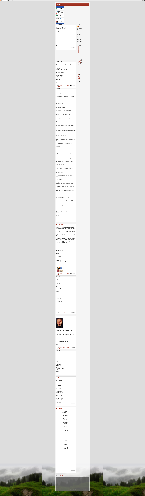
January (79, 78)
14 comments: (67, 85)
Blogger (77, 489)
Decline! (57, 377)
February (79, 77)
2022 (78, 50)
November (79, 60)
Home (66, 474)
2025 (78, 47)
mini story (59, 348)
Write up (59, 274)
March (79, 76)
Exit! (57, 11)
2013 (78, 79)
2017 (78, 55)
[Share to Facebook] (73, 47)
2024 (78, 48)
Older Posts (73, 474)
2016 (78, 56)
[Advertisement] (65, 55)
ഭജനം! (79, 67)
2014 (78, 58)
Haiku (59, 86)
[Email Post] (70, 47)
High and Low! (60, 20)
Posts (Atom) (61, 475)
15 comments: (67, 347)
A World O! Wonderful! (59, 408)
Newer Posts (58, 474)
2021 (78, 51)
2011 (78, 81)
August (79, 63)
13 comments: (67, 47)
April (78, 75)
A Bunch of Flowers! (59, 26)
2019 (78, 53)
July (78, 64)
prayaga (59, 4)
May (78, 74)
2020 (78, 52)
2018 (78, 54)
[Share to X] (73, 47)
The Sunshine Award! (59, 224)
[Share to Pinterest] (74, 47)
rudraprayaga (79, 32)
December (79, 59)
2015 (78, 57)
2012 (78, 80)
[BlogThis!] (72, 47)
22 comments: (67, 312)
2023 (78, 49)
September (79, 62)
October (79, 61)
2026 (78, 46)
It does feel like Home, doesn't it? (61, 316)
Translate (79, 26)
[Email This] (71, 47)
